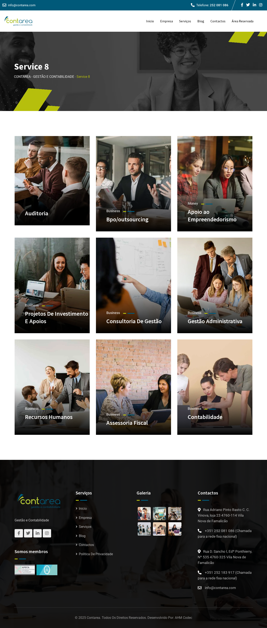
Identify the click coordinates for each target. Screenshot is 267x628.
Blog (200, 21)
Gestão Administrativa (215, 321)
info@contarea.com (21, 5)
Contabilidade (205, 417)
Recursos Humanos (49, 417)
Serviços (185, 21)
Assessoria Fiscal (127, 422)
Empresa (166, 21)
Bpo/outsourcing (127, 219)
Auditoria (36, 213)
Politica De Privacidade (96, 554)
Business (113, 211)
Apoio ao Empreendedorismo (212, 215)
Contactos (217, 21)
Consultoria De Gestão (134, 321)
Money (193, 204)
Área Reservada (242, 21)
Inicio (150, 21)
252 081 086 (219, 5)
